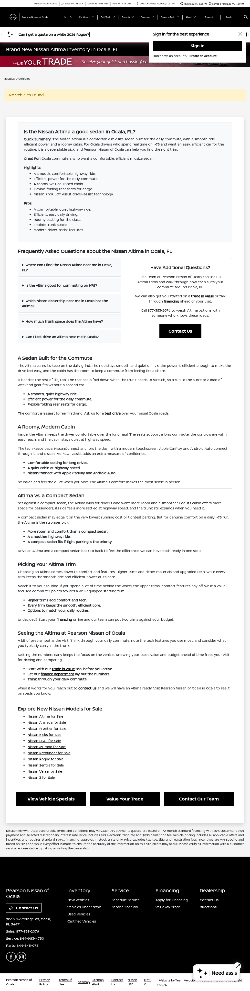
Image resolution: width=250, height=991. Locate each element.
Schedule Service (126, 900)
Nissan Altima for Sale (45, 716)
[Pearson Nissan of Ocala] (28, 16)
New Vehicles (78, 900)
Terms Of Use (65, 982)
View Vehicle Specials (51, 799)
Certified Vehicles (81, 921)
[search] (246, 17)
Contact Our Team (199, 799)
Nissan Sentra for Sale (46, 765)
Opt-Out (147, 982)
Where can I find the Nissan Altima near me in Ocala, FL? (67, 267)
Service (120, 890)
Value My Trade (168, 907)
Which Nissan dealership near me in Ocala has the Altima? (65, 303)
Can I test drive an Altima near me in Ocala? (62, 336)
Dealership (212, 890)
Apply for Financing (172, 900)
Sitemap (84, 982)
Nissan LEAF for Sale (44, 740)
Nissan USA (132, 982)
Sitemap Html (98, 982)
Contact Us (180, 331)
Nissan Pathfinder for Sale (49, 753)
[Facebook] (11, 957)
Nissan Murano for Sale (47, 746)
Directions (208, 907)
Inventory (78, 890)
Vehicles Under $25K (84, 907)
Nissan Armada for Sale (47, 722)
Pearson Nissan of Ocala (19, 982)
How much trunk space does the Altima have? (64, 321)
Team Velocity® (186, 980)
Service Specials (125, 907)
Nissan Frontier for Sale (47, 728)
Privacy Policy (44, 982)
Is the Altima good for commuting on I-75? (61, 285)
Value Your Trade (124, 799)
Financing (167, 890)
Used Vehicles (78, 914)
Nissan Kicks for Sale (44, 734)
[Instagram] (21, 957)
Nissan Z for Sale (41, 777)
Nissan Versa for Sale (45, 771)
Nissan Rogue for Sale (45, 759)
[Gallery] (125, 61)
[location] (137, 3)
